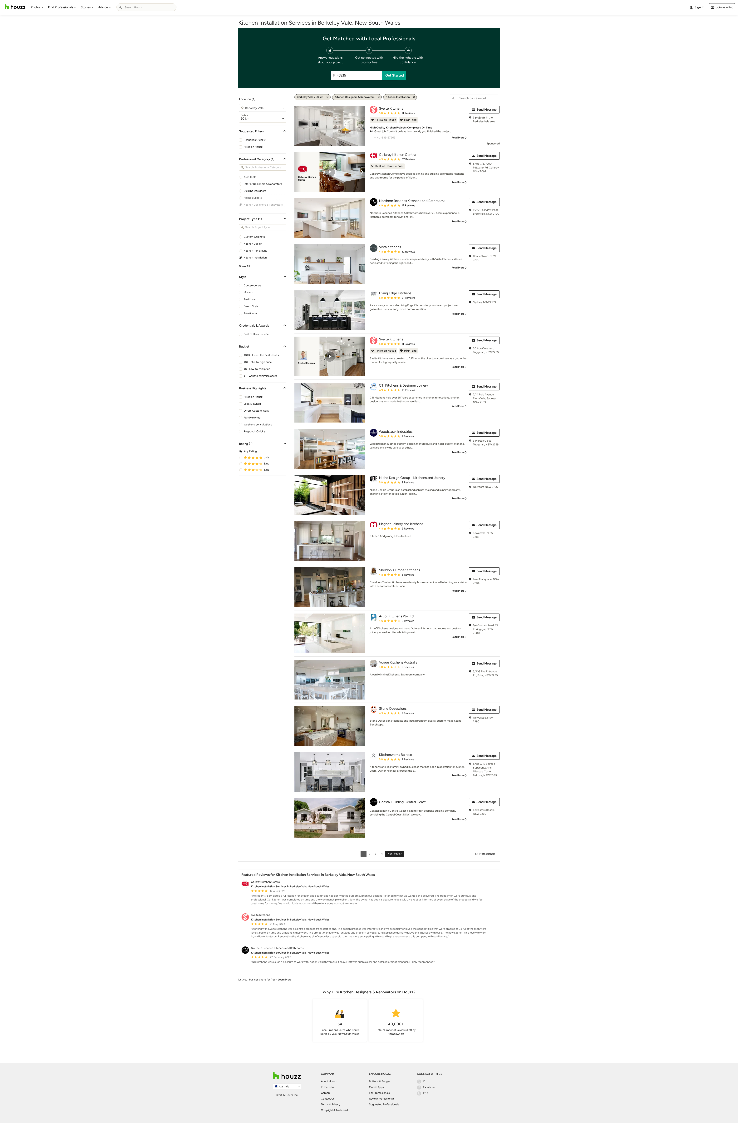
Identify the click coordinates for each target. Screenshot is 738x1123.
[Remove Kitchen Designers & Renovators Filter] (378, 97)
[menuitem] (37, 7)
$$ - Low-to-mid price (257, 369)
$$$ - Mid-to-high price (258, 362)
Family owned (252, 417)
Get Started (394, 75)
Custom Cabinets (254, 236)
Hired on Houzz (253, 146)
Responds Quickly (254, 140)
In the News (328, 1087)
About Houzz (329, 1081)
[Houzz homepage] (15, 6)
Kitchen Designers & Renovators (263, 204)
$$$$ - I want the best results (261, 355)
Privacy (336, 1104)
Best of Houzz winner (257, 334)
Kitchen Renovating (255, 250)
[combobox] (146, 7)
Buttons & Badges (380, 1081)
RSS (425, 1093)
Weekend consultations (258, 424)
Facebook (429, 1087)
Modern (248, 292)
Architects (250, 177)
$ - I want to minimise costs (260, 376)
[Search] (120, 7)
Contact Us (328, 1098)
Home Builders (253, 197)
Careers (326, 1093)
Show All (244, 266)
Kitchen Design (253, 243)
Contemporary (252, 285)
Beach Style (251, 306)
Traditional (250, 299)
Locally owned (252, 403)
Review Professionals (382, 1098)
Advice (103, 7)
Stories (86, 7)
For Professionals (379, 1093)
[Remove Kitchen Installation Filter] (414, 97)
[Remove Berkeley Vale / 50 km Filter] (327, 97)
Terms (325, 1104)
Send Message (486, 109)
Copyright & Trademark (335, 1110)
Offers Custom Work (256, 410)
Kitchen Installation (255, 257)
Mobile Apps (376, 1087)
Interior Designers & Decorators (263, 184)
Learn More (285, 979)
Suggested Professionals (384, 1104)
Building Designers (255, 191)
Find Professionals (60, 7)
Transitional (250, 313)
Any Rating (250, 451)
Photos (35, 7)
